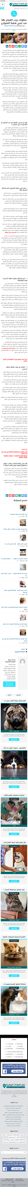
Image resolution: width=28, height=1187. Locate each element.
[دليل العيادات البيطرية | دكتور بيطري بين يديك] (18, 4)
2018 (17, 29)
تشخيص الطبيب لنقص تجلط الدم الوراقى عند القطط (13, 1115)
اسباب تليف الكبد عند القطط (13, 1110)
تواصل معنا (14, 1096)
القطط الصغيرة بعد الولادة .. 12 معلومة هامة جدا (14, 559)
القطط (23, 649)
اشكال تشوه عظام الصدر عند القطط (13, 1108)
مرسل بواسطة (14, 26)
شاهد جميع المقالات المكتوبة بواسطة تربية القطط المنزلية (9, 684)
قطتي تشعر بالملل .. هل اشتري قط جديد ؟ (15, 544)
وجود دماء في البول (8, 348)
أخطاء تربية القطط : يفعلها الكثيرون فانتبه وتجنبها (15, 591)
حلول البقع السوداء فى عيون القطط (13, 1117)
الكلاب (9, 1046)
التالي (9, 695)
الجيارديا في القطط (10, 232)
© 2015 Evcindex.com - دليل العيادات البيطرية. (16, 1185)
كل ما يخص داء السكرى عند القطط (13, 1123)
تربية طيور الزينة (19, 1057)
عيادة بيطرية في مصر (19, 1180)
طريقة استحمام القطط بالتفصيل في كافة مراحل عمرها (14, 608)
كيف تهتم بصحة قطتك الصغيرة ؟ (18, 514)
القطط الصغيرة (20, 651)
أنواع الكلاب (10, 1044)
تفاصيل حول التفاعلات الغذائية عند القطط (13, 1121)
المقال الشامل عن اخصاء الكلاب (13, 1126)
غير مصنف (9, 1057)
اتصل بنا (13, 1182)
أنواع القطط (20, 1044)
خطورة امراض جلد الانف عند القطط (13, 1119)
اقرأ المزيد (14, 739)
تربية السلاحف (20, 1054)
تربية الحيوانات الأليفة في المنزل (15, 1052)
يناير (15, 29)
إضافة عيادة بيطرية (9, 1179)
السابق (19, 695)
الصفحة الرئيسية (20, 29)
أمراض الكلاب (10, 1048)
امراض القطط (21, 1048)
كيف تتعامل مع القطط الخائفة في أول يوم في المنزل (14, 640)
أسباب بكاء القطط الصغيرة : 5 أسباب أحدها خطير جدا (14, 574)
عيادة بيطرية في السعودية (7, 1180)
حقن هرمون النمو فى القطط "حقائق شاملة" (15, 529)
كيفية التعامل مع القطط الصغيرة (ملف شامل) (15, 624)
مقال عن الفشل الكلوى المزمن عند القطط (13, 1112)
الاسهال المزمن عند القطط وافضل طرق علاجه (13, 1106)
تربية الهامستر (10, 1054)
